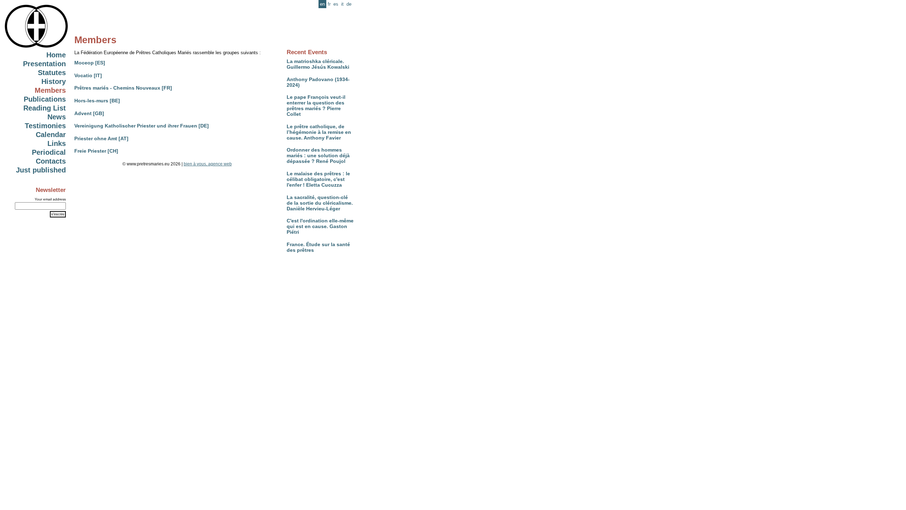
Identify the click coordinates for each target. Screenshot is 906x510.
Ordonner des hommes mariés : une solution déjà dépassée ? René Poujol (318, 155)
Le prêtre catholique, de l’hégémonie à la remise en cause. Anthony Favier (319, 132)
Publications (45, 99)
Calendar (51, 134)
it (342, 4)
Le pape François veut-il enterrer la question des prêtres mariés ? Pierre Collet (316, 105)
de (348, 4)
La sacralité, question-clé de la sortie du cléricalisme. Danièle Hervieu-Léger (320, 202)
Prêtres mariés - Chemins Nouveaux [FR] (123, 88)
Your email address (50, 199)
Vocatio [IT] (88, 75)
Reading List (44, 108)
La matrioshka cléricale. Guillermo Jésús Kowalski (318, 64)
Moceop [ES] (89, 63)
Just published (41, 170)
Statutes (52, 72)
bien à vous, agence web (208, 164)
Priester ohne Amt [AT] (101, 138)
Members (50, 90)
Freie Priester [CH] (96, 151)
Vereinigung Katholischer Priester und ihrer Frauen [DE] (141, 126)
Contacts (51, 161)
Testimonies (45, 126)
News (56, 117)
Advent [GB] (89, 113)
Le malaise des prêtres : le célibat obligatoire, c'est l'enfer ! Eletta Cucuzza (318, 179)
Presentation (44, 64)
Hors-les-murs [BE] (97, 100)
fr (329, 4)
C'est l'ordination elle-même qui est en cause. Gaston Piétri (320, 226)
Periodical (49, 152)
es (335, 4)
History (53, 81)
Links (56, 143)
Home (56, 55)
